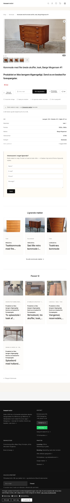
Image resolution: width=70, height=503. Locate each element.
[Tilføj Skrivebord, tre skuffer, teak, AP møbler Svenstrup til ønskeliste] (42, 283)
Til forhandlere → (42, 435)
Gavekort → (40, 464)
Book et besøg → (8, 450)
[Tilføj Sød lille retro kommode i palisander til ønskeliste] (42, 220)
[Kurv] (60, 3)
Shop (4, 14)
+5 (27, 60)
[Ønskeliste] (56, 3)
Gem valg (16, 500)
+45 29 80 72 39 (42, 418)
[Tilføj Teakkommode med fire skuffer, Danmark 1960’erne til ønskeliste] (20, 220)
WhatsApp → (42, 427)
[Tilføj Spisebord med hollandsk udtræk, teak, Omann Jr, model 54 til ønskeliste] (20, 329)
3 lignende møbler (27, 107)
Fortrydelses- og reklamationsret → (47, 457)
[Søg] (48, 3)
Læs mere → (13, 423)
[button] (35, 36)
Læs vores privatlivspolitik (48, 492)
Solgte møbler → (42, 461)
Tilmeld (32, 483)
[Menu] (65, 3)
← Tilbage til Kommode (9, 378)
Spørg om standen (23, 99)
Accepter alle (26, 500)
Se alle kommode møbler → (35, 259)
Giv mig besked (39, 91)
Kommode (11, 14)
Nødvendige (7, 496)
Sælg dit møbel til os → (44, 432)
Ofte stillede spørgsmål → (44, 453)
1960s (65, 127)
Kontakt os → (42, 422)
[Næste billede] (64, 38)
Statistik (15, 496)
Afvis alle (6, 500)
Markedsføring (24, 496)
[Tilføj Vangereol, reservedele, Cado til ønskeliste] (63, 283)
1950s (60, 127)
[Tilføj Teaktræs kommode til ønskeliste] (63, 220)
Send (11, 191)
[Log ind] (52, 3)
